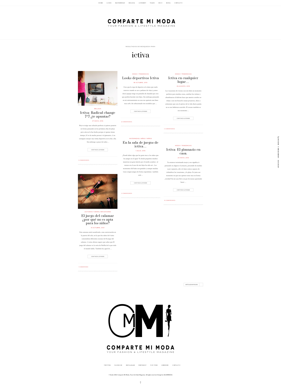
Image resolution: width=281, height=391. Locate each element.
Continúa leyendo (97, 149)
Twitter (107, 365)
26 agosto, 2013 (183, 86)
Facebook (118, 365)
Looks (109, 3)
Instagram (130, 365)
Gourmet (142, 3)
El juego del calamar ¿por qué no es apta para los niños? (97, 219)
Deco (160, 3)
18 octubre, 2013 (140, 82)
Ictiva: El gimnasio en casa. (183, 152)
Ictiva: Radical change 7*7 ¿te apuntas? (97, 115)
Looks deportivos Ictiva (140, 78)
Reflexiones (105, 212)
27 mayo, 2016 (97, 121)
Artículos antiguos (191, 284)
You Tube (154, 365)
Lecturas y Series (92, 212)
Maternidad (120, 3)
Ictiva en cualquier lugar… (183, 80)
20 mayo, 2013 (183, 158)
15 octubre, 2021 (97, 227)
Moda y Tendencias (140, 74)
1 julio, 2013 (140, 151)
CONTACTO (178, 3)
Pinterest (143, 365)
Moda (168, 3)
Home (101, 3)
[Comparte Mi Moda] (140, 22)
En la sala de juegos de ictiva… (140, 145)
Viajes (152, 3)
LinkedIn (164, 365)
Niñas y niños (146, 138)
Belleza (132, 3)
